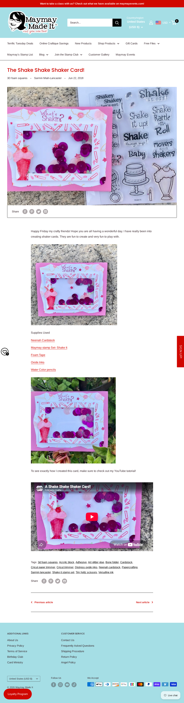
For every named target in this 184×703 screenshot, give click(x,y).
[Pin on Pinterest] (31, 211)
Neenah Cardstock (43, 340)
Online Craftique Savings (54, 43)
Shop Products (106, 43)
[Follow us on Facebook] (53, 684)
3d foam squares (48, 562)
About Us (12, 640)
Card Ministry (15, 662)
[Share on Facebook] (24, 211)
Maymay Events (125, 54)
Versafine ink (106, 572)
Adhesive (81, 562)
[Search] (116, 23)
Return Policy (69, 656)
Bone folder (112, 562)
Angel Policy (68, 662)
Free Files (150, 43)
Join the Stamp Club (66, 54)
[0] (174, 22)
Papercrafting (129, 567)
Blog (41, 54)
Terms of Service (17, 651)
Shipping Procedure (72, 651)
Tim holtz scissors (86, 572)
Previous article (43, 602)
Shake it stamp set (63, 572)
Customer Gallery (99, 54)
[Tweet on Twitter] (38, 211)
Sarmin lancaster (41, 572)
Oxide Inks (37, 362)
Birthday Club (15, 656)
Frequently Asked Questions (77, 645)
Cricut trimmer (65, 567)
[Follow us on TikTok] (74, 684)
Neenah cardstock (109, 567)
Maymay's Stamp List (20, 54)
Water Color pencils (43, 369)
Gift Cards (132, 43)
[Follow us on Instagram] (60, 684)
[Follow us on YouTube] (67, 684)
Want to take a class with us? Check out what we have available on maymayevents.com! (92, 3)
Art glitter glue (96, 562)
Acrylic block (66, 562)
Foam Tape (38, 354)
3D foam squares (17, 78)
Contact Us (67, 640)
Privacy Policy (15, 645)
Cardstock (126, 562)
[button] (180, 351)
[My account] (151, 23)
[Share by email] (45, 211)
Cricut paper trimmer (43, 567)
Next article (143, 602)
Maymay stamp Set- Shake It (49, 347)
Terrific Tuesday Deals (20, 43)
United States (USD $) (20, 678)
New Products (83, 43)
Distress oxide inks (86, 567)
